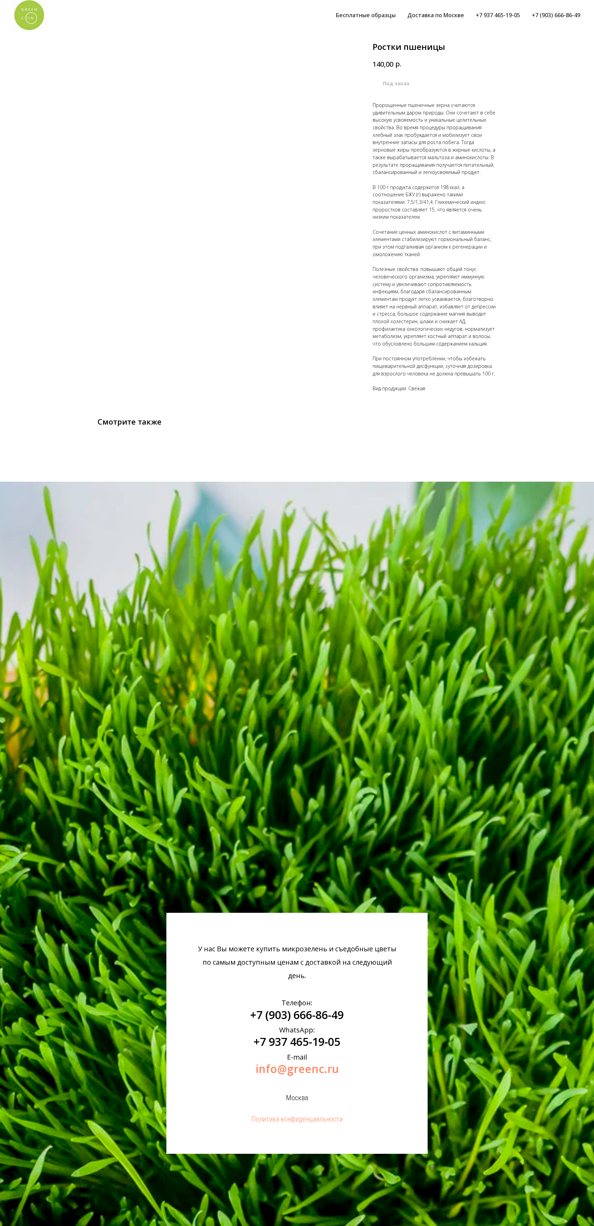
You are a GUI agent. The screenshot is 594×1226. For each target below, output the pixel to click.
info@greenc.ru (297, 1068)
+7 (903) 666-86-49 (556, 15)
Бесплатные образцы (366, 15)
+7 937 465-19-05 (498, 15)
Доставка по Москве (435, 15)
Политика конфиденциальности (297, 1119)
